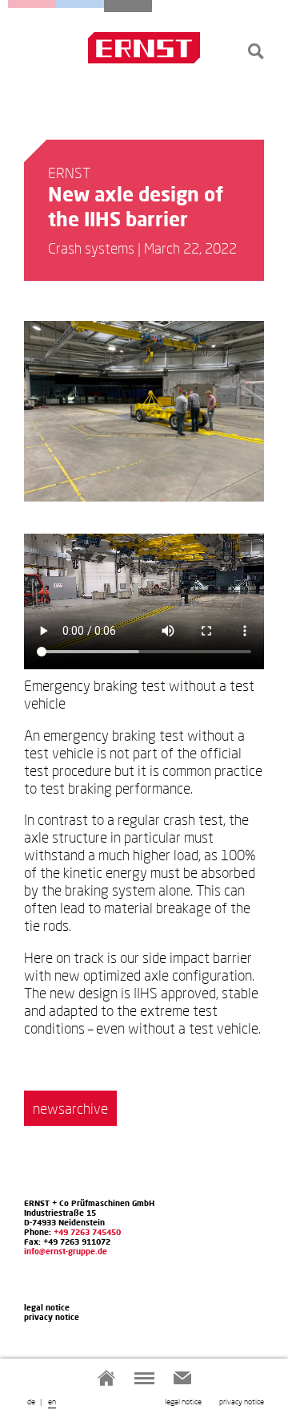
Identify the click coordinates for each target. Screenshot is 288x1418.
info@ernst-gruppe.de (65, 1251)
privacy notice (241, 1401)
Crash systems (32, 4)
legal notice (183, 1401)
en (52, 1401)
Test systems (80, 4)
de (31, 1401)
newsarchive (70, 1108)
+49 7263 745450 (87, 1232)
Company (128, 6)
